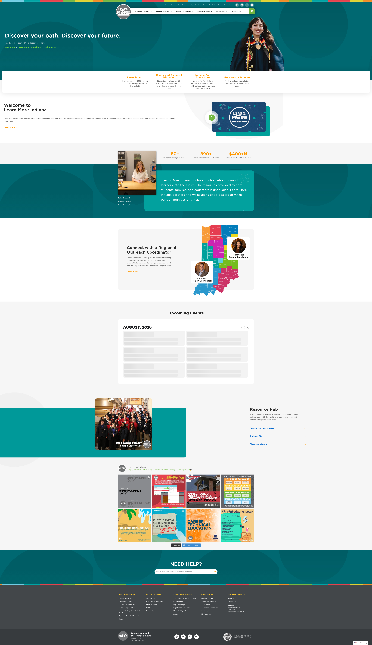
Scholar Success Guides (262, 428)
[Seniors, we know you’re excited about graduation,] (169, 491)
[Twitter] (242, 5)
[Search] (215, 571)
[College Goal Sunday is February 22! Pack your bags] (237, 525)
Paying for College (183, 11)
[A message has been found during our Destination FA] (169, 525)
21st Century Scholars (141, 11)
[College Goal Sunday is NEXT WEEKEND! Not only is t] (134, 525)
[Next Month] (247, 327)
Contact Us (236, 11)
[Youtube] (252, 5)
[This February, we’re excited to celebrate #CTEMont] (203, 525)
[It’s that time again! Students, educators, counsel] (134, 491)
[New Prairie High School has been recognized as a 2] (203, 491)
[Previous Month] (243, 327)
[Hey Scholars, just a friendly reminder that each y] (237, 491)
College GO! (256, 436)
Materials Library (258, 444)
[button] (252, 11)
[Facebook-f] (247, 5)
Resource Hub (221, 11)
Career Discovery (203, 11)
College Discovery (163, 11)
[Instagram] (237, 5)
